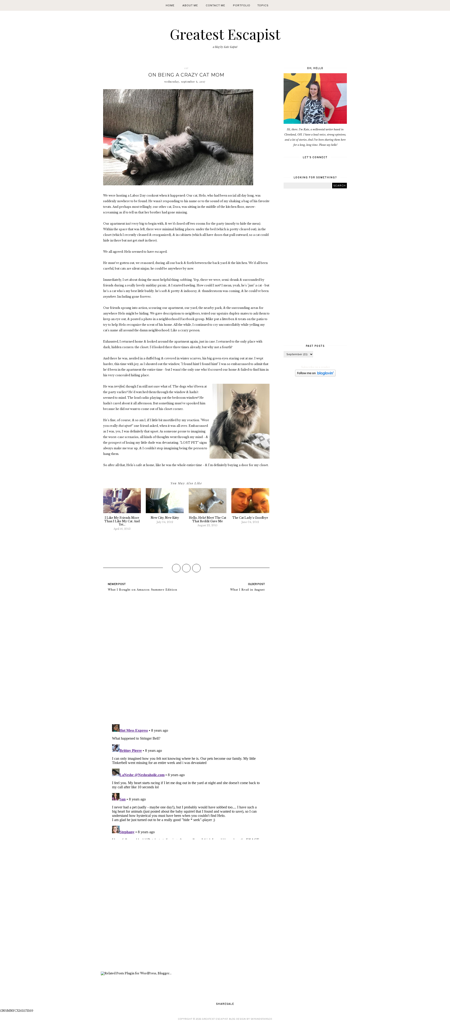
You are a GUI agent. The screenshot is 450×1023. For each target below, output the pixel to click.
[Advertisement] (186, 906)
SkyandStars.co (261, 1019)
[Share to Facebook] (176, 568)
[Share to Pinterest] (196, 568)
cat (186, 68)
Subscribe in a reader (315, 367)
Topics (263, 5)
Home (170, 5)
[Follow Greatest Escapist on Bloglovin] (315, 375)
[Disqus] (186, 659)
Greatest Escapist (225, 33)
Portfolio (241, 5)
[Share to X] (186, 568)
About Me (190, 5)
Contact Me (215, 5)
